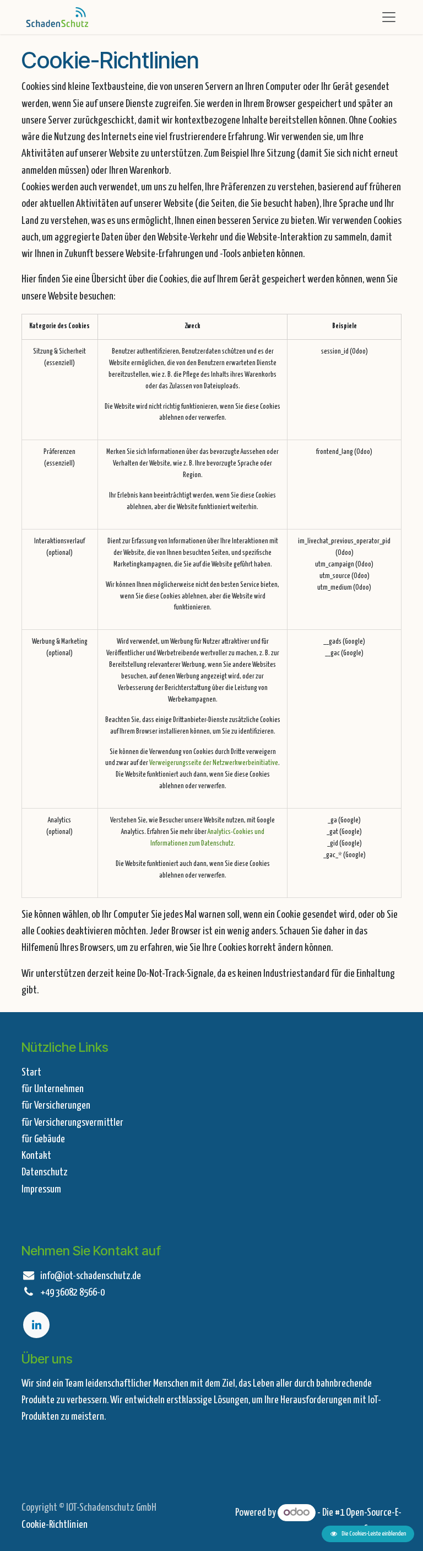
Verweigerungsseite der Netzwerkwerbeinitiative (213, 763)
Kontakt (36, 1156)
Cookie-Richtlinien (54, 1525)
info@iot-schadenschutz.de (90, 1276)
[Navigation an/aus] (389, 17)
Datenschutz (44, 1172)
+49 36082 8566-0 (72, 1292)
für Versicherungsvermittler (72, 1122)
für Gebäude (43, 1139)
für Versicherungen (55, 1105)
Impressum (41, 1189)
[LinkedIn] (36, 1325)
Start (31, 1072)
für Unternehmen (52, 1089)
